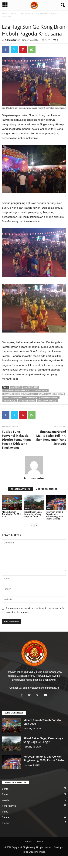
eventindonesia (39, 390)
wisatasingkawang (47, 401)
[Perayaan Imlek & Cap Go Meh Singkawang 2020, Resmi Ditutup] (56, 502)
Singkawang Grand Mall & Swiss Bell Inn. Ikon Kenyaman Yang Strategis (51, 437)
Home (4, 13)
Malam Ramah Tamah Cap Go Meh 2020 (11, 514)
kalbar (41, 394)
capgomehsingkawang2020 (16, 390)
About (40, 841)
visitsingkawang (27, 401)
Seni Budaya (9, 806)
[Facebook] (5, 49)
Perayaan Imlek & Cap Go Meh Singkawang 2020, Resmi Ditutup (54, 515)
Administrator (12, 39)
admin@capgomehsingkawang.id (41, 687)
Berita (13, 13)
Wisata (25, 20)
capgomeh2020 (31, 387)
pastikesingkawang (13, 397)
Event (15, 20)
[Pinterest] (23, 49)
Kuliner (5, 823)
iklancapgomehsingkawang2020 (19, 394)
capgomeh (16, 387)
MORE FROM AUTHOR (46, 489)
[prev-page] (32, 525)
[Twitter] (14, 49)
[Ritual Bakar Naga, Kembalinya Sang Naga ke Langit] (34, 502)
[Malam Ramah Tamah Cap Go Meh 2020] (12, 502)
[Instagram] (30, 695)
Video (5, 811)
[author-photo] (34, 465)
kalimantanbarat (55, 394)
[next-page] (36, 525)
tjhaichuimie (10, 401)
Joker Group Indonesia (34, 851)
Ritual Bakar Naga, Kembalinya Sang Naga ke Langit (33, 514)
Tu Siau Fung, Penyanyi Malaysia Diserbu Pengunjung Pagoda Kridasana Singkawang (16, 439)
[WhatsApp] (32, 49)
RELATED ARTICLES (20, 489)
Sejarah (6, 817)
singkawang (32, 397)
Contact (29, 841)
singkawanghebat (49, 397)
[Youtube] (45, 695)
